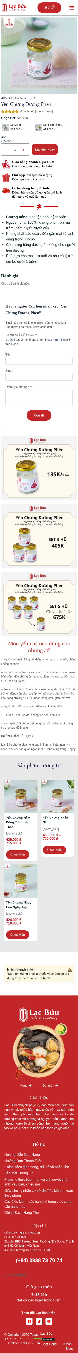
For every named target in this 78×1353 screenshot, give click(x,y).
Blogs (70, 1348)
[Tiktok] (39, 1321)
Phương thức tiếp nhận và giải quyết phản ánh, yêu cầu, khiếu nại (36, 1182)
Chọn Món (17, 854)
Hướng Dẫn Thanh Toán (23, 1161)
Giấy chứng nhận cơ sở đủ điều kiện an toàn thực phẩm (38, 1193)
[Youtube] (49, 1321)
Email (9, 370)
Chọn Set (8, 118)
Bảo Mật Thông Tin (19, 1173)
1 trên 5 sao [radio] (12, 339)
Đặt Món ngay (45, 149)
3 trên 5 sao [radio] (44, 339)
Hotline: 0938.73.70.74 (24, 1343)
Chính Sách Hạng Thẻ (21, 1213)
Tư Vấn (66, 1344)
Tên (8, 354)
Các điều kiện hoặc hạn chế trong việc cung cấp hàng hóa (38, 1204)
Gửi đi (39, 415)
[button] (72, 7)
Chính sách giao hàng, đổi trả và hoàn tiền (36, 1167)
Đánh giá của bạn (21, 335)
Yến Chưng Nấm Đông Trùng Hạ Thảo (18, 822)
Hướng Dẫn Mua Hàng (22, 1154)
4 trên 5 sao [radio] (60, 339)
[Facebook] (29, 1321)
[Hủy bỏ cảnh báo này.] (70, 970)
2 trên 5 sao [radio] (28, 339)
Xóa (3, 137)
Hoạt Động (49, 1344)
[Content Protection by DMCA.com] (44, 1339)
